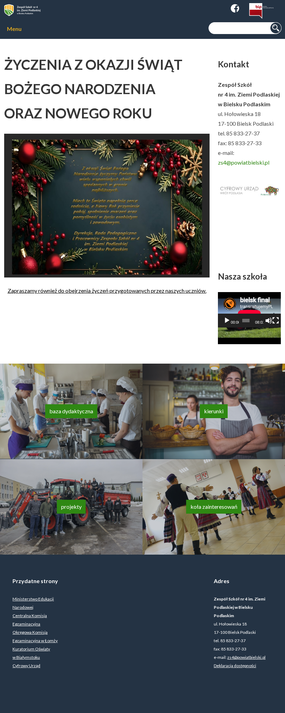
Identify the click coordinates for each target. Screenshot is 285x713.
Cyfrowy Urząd (26, 665)
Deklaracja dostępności (235, 665)
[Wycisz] (268, 320)
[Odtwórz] (226, 320)
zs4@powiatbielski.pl (243, 162)
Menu (14, 28)
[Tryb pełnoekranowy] (275, 320)
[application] (249, 310)
